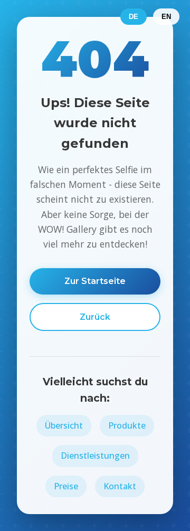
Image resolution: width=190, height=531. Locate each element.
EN (166, 17)
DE (133, 17)
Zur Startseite (95, 281)
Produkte (127, 425)
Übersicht (64, 425)
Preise (66, 486)
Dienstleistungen (95, 455)
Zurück (95, 317)
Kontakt (119, 486)
